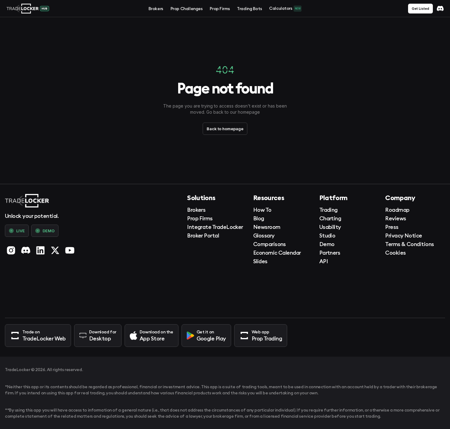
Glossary (264, 235)
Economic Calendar (277, 252)
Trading (328, 209)
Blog (258, 218)
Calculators (284, 8)
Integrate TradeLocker (215, 226)
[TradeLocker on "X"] (55, 250)
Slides (260, 261)
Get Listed (420, 8)
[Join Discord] (440, 9)
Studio (327, 235)
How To (262, 209)
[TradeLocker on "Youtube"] (70, 250)
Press (391, 226)
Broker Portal (203, 235)
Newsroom (266, 226)
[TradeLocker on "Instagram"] (11, 250)
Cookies (395, 252)
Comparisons (269, 244)
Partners (329, 252)
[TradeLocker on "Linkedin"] (40, 250)
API (323, 261)
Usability (330, 226)
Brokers (155, 8)
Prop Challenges (187, 8)
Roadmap (397, 209)
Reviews (395, 218)
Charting (330, 218)
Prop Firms (220, 8)
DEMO (48, 230)
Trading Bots (249, 8)
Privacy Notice (403, 235)
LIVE (20, 230)
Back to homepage (225, 128)
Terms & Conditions (409, 244)
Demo (327, 244)
